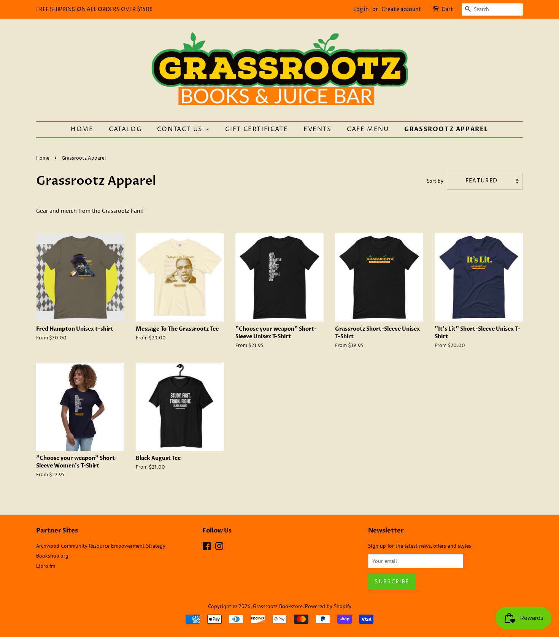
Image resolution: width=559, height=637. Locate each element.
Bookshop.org (52, 555)
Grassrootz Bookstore (278, 606)
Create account (401, 9)
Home (82, 129)
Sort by (435, 180)
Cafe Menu (368, 129)
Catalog (125, 129)
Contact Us (181, 129)
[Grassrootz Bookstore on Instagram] (219, 547)
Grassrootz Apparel (446, 129)
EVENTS (317, 129)
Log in (361, 9)
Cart (447, 9)
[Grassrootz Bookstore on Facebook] (206, 547)
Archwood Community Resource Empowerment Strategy (100, 545)
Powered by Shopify (328, 606)
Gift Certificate (256, 129)
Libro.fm (45, 566)
